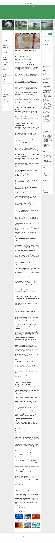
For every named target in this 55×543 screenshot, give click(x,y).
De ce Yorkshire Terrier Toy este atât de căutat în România (47, 60)
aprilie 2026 (5, 40)
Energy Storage (5, 94)
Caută (44, 32)
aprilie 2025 (5, 59)
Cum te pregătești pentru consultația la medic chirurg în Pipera (47, 73)
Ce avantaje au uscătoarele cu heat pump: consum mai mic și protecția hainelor (47, 107)
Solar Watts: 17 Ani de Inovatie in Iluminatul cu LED (47, 100)
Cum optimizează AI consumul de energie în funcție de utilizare (46, 116)
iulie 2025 (4, 54)
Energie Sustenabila (28, 2)
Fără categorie (45, 180)
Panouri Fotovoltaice (13, 6)
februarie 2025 (5, 62)
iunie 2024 (4, 76)
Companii (27, 6)
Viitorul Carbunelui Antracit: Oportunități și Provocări (25, 62)
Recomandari (18, 505)
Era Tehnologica (4, 537)
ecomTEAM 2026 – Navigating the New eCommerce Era (46, 45)
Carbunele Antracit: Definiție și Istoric (23, 56)
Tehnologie (32, 6)
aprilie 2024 (5, 79)
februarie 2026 (5, 42)
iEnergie (3, 538)
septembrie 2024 (5, 71)
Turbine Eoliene (21, 6)
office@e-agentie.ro (23, 536)
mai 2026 (4, 38)
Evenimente (5, 96)
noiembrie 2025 (5, 47)
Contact (43, 6)
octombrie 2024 (5, 69)
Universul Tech (4, 536)
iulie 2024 (4, 74)
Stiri (4, 106)
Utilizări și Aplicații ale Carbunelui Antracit (23, 60)
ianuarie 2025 (5, 64)
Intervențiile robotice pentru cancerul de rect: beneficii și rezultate (46, 41)
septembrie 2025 (5, 50)
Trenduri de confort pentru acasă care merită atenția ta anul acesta (47, 69)
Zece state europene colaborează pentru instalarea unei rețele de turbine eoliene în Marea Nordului (47, 130)
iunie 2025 (4, 55)
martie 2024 (5, 81)
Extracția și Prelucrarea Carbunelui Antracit (24, 59)
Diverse (38, 6)
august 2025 (5, 52)
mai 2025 (4, 57)
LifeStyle (4, 99)
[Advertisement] (27, 13)
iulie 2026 (4, 35)
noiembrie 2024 (5, 67)
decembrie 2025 (5, 45)
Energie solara (45, 175)
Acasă (4, 6)
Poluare (4, 103)
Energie (7, 6)
